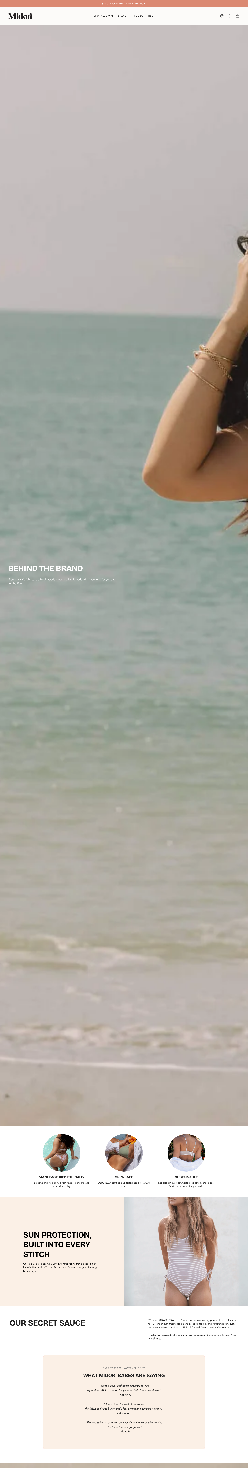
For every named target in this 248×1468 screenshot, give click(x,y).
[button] (122, 16)
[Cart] (237, 16)
